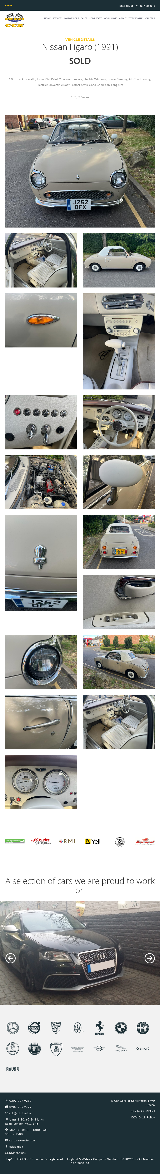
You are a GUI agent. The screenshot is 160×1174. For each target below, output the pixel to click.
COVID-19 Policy (143, 1117)
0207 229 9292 (147, 6)
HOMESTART (95, 18)
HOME (47, 18)
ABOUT (122, 18)
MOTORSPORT (71, 18)
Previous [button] (10, 958)
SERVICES (57, 18)
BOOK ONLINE (126, 6)
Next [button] (149, 958)
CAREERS (150, 18)
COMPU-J (148, 1111)
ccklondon (16, 1146)
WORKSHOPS (110, 18)
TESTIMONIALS (136, 18)
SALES (84, 18)
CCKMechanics (15, 1153)
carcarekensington (22, 1140)
